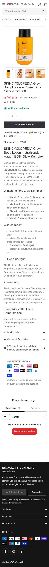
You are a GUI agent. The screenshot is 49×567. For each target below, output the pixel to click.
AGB (41, 500)
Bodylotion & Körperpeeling (28, 19)
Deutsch (6, 532)
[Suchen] (43, 11)
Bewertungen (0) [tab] (13, 408)
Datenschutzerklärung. (12, 503)
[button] (10, 97)
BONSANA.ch (17, 562)
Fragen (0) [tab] (35, 408)
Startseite (6, 19)
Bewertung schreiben (24, 431)
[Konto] (39, 4)
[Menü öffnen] (3, 4)
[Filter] (5, 417)
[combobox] (24, 11)
